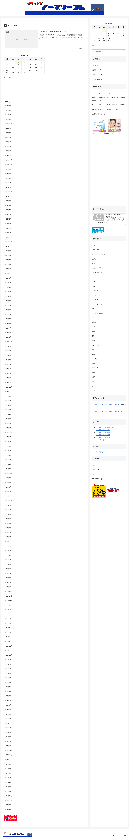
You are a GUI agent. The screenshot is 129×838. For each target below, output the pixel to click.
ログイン (95, 65)
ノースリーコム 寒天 (103, 430)
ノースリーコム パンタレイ (105, 427)
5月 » (10, 77)
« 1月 (6, 77)
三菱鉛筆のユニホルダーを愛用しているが (105, 404)
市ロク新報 (99, 452)
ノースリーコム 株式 (103, 437)
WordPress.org (97, 79)
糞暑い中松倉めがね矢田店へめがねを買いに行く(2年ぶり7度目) (108, 99)
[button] (123, 51)
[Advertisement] (108, 143)
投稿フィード (96, 70)
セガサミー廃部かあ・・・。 (101, 93)
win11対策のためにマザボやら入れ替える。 (106, 109)
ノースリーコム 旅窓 (103, 435)
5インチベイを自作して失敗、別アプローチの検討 (108, 105)
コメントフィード (98, 74)
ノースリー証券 (101, 440)
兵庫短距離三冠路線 (98, 114)
